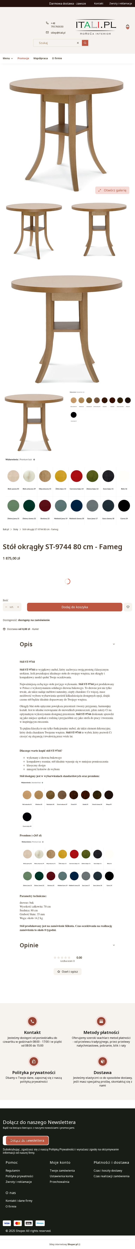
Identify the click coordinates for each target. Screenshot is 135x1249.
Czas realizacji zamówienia (111, 1176)
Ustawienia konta (61, 1176)
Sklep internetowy (63, 1244)
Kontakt (98, 3)
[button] (85, 43)
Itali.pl (6, 529)
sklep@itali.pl (58, 32)
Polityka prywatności (19, 1176)
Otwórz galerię (115, 190)
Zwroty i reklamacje (120, 3)
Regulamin (13, 1170)
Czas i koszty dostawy (108, 1170)
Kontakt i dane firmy (19, 1201)
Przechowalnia (59, 1182)
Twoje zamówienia (62, 1170)
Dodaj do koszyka (75, 607)
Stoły (15, 529)
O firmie (11, 1206)
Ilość (5, 600)
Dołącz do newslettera (27, 1140)
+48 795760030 (57, 25)
